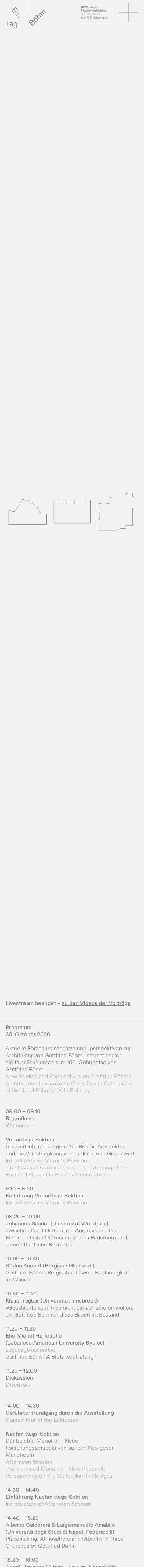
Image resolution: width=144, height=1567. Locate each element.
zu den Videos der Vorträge (96, 1003)
